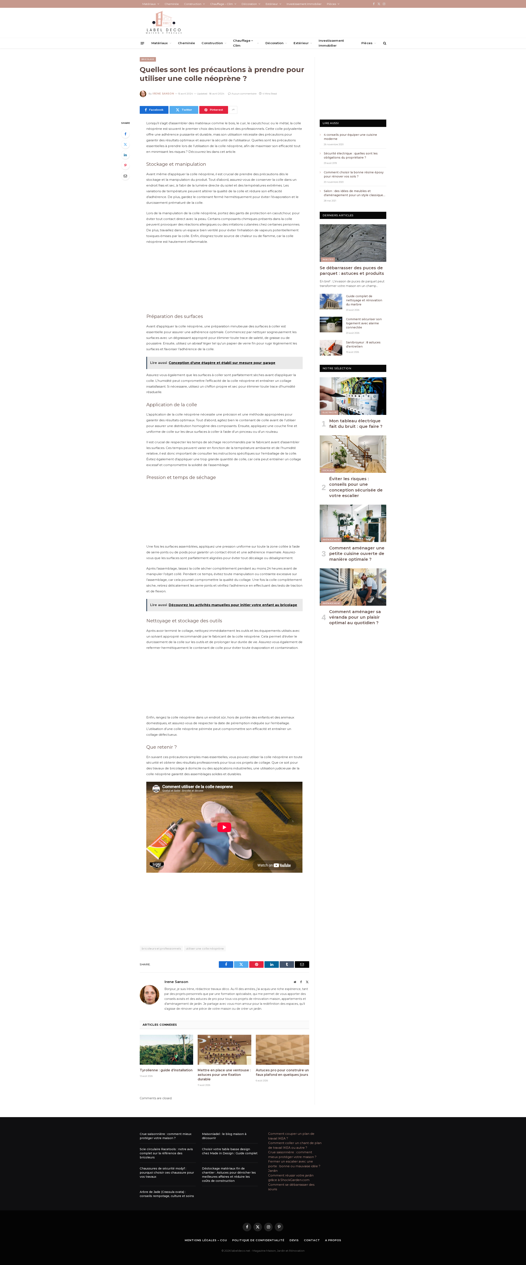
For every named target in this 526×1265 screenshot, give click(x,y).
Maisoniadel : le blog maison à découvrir (224, 1136)
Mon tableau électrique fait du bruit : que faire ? (355, 423)
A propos (333, 1240)
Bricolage (147, 59)
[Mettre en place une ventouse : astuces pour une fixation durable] (224, 1050)
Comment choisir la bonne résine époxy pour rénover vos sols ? (354, 174)
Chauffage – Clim (221, 4)
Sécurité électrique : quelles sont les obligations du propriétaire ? (351, 155)
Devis (294, 1240)
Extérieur (272, 4)
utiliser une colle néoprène (205, 948)
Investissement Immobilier (304, 4)
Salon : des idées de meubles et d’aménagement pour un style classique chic (353, 193)
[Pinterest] (125, 165)
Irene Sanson (163, 93)
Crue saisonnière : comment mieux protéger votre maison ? (165, 1136)
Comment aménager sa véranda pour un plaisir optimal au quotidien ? (355, 617)
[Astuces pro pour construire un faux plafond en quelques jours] (282, 1050)
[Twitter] (125, 144)
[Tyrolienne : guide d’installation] (166, 1050)
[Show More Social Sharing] (233, 110)
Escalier (328, 470)
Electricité (330, 412)
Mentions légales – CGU (206, 1240)
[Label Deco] (164, 23)
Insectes (328, 259)
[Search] (384, 43)
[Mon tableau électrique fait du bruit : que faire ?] (353, 396)
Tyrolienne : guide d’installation (166, 1070)
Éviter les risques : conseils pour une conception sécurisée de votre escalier (356, 487)
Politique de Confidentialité (258, 1240)
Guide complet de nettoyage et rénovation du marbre (364, 300)
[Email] (125, 176)
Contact (312, 1240)
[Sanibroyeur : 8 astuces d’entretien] (331, 348)
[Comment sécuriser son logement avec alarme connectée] (331, 324)
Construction (192, 4)
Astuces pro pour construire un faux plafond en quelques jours (282, 1072)
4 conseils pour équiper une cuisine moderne (350, 137)
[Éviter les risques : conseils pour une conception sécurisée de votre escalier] (353, 454)
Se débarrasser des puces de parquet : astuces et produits (352, 270)
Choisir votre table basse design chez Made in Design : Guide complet (229, 1151)
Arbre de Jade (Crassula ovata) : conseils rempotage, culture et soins (167, 1194)
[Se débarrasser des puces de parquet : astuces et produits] (353, 243)
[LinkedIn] (125, 155)
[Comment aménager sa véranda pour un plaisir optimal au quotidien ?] (353, 587)
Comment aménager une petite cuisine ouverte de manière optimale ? (356, 554)
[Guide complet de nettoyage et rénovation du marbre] (331, 301)
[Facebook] (125, 134)
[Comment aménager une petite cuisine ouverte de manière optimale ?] (353, 523)
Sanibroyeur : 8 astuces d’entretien (363, 344)
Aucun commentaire (244, 93)
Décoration (249, 4)
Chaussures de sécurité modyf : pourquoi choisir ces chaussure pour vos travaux (167, 1173)
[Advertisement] (224, 278)
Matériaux (149, 4)
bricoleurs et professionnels (161, 948)
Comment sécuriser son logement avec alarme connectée (364, 323)
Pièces (331, 4)
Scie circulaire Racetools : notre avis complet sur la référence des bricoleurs (166, 1153)
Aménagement (331, 539)
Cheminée (172, 4)
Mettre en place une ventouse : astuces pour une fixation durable (224, 1074)
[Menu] (142, 43)
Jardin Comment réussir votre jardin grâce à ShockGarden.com (291, 1175)
